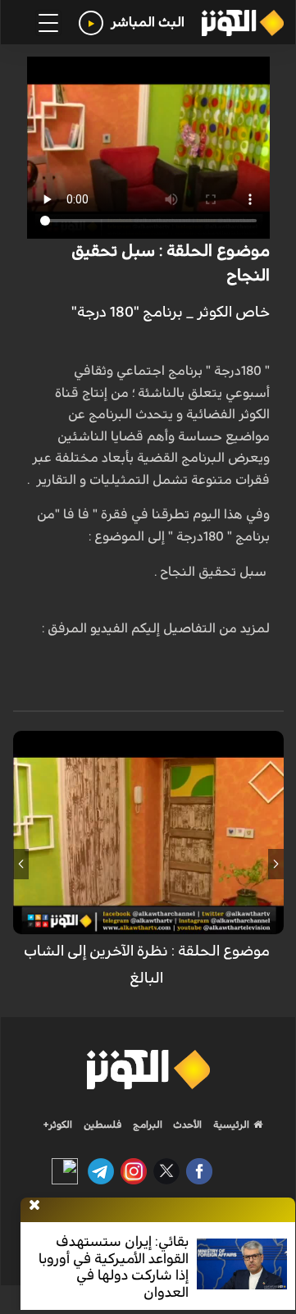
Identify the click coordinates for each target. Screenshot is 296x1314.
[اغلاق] (34, 1205)
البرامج (146, 1124)
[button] (276, 863)
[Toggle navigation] (48, 23)
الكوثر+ (57, 1124)
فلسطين (103, 1124)
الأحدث (186, 1124)
